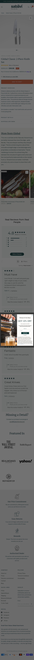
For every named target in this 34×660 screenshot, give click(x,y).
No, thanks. (25, 335)
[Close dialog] (32, 315)
